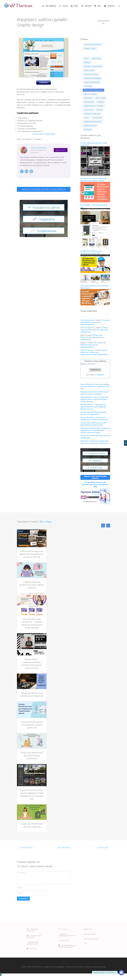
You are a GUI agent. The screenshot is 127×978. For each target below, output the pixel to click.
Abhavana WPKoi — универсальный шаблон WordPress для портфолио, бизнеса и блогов (93, 407)
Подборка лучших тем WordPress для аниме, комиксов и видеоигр (32, 585)
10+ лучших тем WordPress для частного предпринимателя (95, 322)
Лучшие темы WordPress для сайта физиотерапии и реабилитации (32, 756)
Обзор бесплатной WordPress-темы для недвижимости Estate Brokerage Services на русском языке (95, 430)
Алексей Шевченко (39, 148)
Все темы (46, 521)
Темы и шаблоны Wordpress (75, 967)
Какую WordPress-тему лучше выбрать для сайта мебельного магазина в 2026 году (95, 386)
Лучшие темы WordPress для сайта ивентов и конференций (94, 330)
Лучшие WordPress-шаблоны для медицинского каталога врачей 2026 (94, 352)
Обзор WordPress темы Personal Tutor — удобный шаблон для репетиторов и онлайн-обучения (95, 399)
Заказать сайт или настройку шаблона (95, 477)
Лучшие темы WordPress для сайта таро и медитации (32, 825)
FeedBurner (100, 375)
